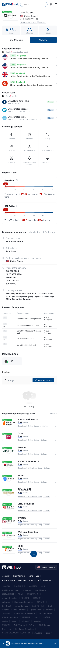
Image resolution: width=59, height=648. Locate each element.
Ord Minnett (40, 590)
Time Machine (15, 40)
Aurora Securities (9, 598)
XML (50, 606)
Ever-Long (6, 629)
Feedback (22, 580)
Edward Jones (21, 606)
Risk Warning (19, 576)
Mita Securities (45, 613)
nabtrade (6, 602)
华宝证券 (6, 613)
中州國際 (33, 586)
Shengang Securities (23, 602)
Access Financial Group (24, 613)
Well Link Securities (10, 590)
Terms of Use (33, 576)
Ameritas (27, 590)
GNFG (5, 621)
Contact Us (34, 580)
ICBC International (10, 617)
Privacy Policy (8, 580)
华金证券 (6, 586)
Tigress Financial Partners (41, 609)
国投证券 (41, 602)
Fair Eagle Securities (24, 629)
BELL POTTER (38, 606)
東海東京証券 (33, 594)
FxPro (31, 625)
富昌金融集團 (8, 594)
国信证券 (37, 598)
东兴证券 (25, 598)
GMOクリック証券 (42, 617)
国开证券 (26, 617)
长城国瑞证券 (19, 586)
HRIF (43, 586)
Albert (20, 594)
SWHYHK (25, 621)
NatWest (37, 621)
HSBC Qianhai (44, 625)
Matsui (14, 621)
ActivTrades (19, 625)
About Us (6, 576)
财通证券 (6, 625)
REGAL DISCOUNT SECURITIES (16, 633)
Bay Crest (6, 606)
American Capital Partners (14, 609)
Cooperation (47, 580)
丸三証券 (38, 633)
